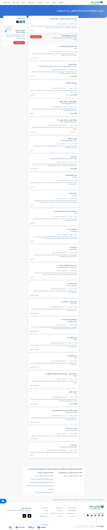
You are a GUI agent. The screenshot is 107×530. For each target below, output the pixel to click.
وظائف (54, 2)
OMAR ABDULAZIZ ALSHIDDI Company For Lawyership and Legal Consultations (58, 66)
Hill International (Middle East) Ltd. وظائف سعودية (41, 482)
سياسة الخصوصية (71, 513)
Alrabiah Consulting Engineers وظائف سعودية (42, 479)
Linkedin (24, 22)
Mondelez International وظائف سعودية (44, 476)
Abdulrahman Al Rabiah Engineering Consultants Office (64, 158)
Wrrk (76, 85)
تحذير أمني (73, 516)
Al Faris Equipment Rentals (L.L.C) (69, 103)
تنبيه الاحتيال (59, 508)
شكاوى (60, 516)
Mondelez (74, 177)
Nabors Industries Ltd (72, 430)
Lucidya (75, 48)
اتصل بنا (46, 510)
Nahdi (75, 213)
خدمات (47, 2)
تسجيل (23, 2)
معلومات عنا (45, 508)
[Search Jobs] (17, 2)
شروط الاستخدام (72, 510)
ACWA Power (74, 231)
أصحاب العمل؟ (6, 2)
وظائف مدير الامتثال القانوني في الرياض (72, 476)
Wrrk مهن (51, 489)
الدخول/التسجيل (36, 37)
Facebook (20, 22)
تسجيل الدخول (31, 2)
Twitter (17, 22)
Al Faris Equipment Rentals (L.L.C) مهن (44, 492)
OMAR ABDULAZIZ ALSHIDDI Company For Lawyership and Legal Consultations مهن (39, 486)
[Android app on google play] (24, 516)
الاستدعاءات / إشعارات (56, 513)
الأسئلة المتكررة (44, 516)
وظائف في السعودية (91, 499)
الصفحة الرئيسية (100, 499)
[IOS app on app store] (29, 516)
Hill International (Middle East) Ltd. (69, 140)
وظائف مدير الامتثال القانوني (79, 499)
